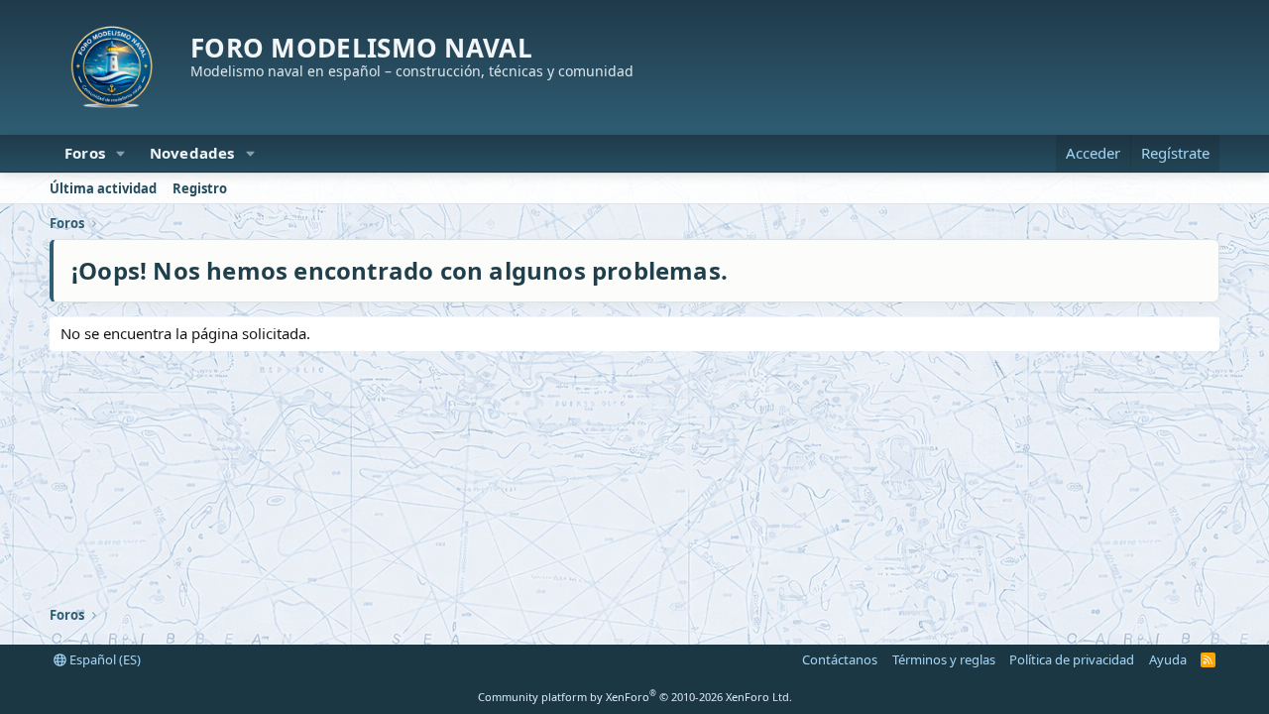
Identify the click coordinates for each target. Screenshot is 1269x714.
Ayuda (1168, 659)
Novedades (192, 153)
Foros (84, 153)
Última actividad (103, 188)
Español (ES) (103, 659)
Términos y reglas (943, 659)
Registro (200, 188)
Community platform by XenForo (635, 696)
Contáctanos (839, 659)
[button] (121, 153)
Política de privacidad (1071, 659)
